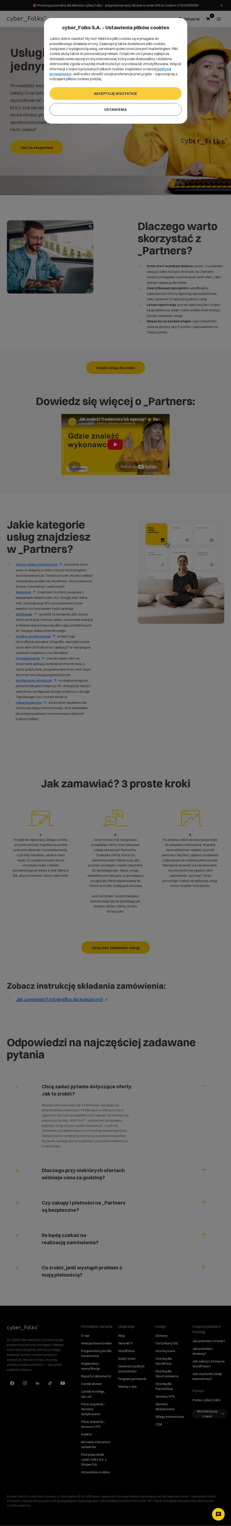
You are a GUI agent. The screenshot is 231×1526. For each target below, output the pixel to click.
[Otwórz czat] (218, 1514)
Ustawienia (115, 109)
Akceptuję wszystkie (115, 93)
